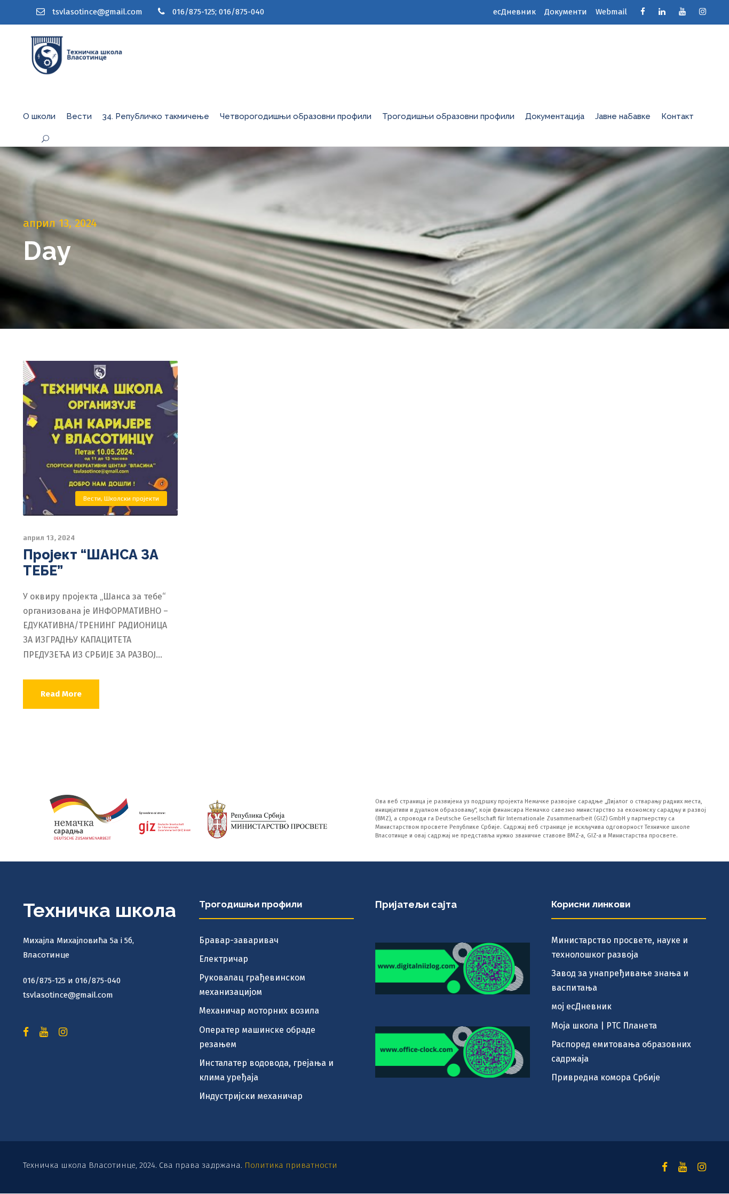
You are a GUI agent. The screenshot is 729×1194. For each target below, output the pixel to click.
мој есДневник (581, 1006)
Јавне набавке (623, 116)
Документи (565, 12)
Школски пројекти (131, 498)
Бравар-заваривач (239, 940)
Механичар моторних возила (259, 1011)
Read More (61, 694)
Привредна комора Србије (605, 1077)
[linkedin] (662, 12)
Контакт (677, 116)
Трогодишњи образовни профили (448, 116)
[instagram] (702, 12)
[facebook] (642, 12)
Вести (79, 116)
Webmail (611, 12)
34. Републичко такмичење (155, 116)
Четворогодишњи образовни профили (295, 116)
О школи (39, 116)
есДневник (514, 12)
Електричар (223, 959)
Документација (554, 116)
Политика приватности (290, 1165)
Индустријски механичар (251, 1096)
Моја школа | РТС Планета (604, 1026)
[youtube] (682, 12)
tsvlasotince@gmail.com (97, 12)
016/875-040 (241, 12)
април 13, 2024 (49, 538)
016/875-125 (193, 12)
